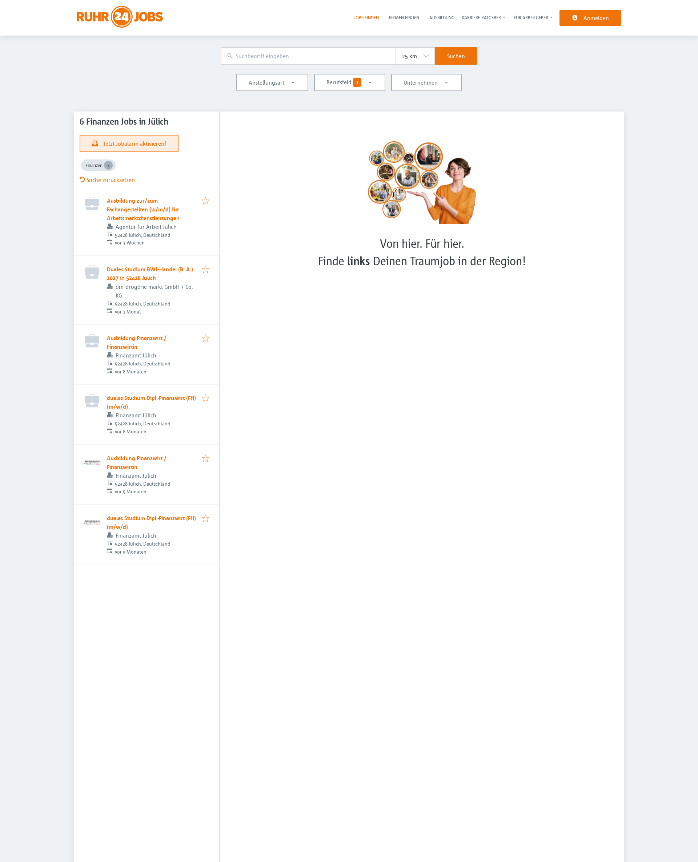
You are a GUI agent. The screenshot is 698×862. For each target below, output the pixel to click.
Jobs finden (366, 17)
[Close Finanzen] (108, 165)
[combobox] (308, 56)
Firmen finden (404, 17)
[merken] (205, 201)
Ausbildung (441, 17)
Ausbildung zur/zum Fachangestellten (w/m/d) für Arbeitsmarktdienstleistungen (143, 209)
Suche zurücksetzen (111, 179)
